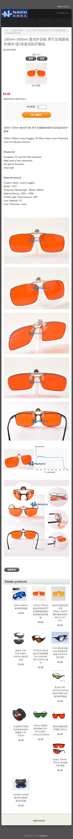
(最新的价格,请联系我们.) (15, 99)
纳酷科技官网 (63, 7)
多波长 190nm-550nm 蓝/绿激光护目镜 (60, 762)
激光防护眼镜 (17, 30)
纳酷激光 (44, 836)
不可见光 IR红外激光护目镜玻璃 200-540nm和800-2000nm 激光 (40, 656)
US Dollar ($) (62, 13)
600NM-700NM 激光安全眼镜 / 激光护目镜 (20, 797)
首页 (7, 30)
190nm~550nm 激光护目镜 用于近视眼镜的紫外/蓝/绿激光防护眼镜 (40, 611)
